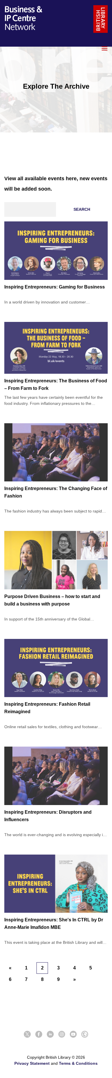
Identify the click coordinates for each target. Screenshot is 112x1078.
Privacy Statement (32, 1063)
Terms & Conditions (78, 1063)
